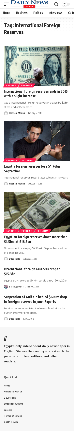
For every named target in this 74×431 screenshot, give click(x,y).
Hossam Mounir (17, 113)
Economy (28, 160)
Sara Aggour (15, 286)
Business (26, 85)
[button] (7, 4)
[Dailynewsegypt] (29, 4)
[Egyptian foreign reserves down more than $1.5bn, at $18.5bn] (37, 212)
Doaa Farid (14, 258)
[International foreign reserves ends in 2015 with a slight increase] (37, 66)
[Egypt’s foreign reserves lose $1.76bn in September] (37, 141)
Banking (11, 85)
